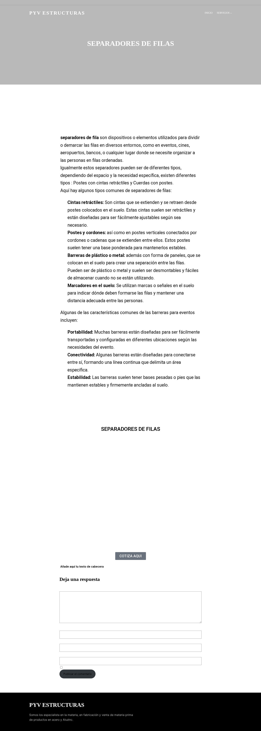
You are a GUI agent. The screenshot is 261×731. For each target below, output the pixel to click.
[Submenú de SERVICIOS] (231, 13)
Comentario (67, 589)
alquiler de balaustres (109, 116)
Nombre (65, 627)
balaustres (164, 116)
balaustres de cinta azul (126, 126)
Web (62, 654)
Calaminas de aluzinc (84, 121)
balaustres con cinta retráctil (135, 121)
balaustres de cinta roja (159, 126)
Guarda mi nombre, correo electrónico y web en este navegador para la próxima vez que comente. (125, 667)
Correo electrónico (72, 641)
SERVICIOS (223, 13)
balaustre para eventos (140, 116)
